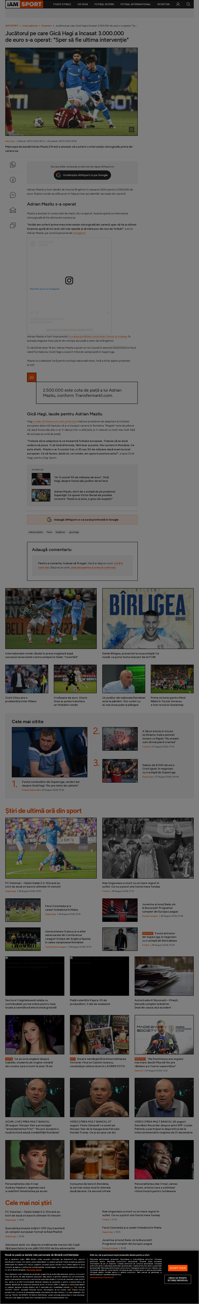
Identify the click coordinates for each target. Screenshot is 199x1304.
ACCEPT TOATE (178, 1268)
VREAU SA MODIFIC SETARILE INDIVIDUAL (178, 1279)
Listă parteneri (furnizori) (101, 1277)
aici (71, 1287)
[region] (99, 1277)
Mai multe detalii (34, 1270)
